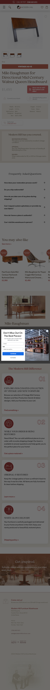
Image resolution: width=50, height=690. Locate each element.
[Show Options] (22, 349)
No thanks (13, 357)
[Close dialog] (47, 331)
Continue (13, 354)
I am (4, 346)
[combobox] (12, 349)
